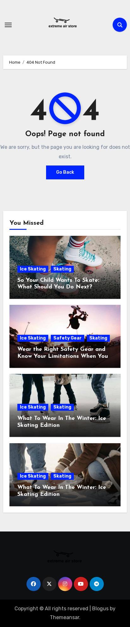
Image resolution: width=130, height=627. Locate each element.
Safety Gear (67, 338)
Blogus (100, 609)
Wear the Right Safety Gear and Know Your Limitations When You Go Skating (62, 356)
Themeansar (64, 617)
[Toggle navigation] (8, 25)
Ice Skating (33, 269)
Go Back (65, 172)
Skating (62, 269)
